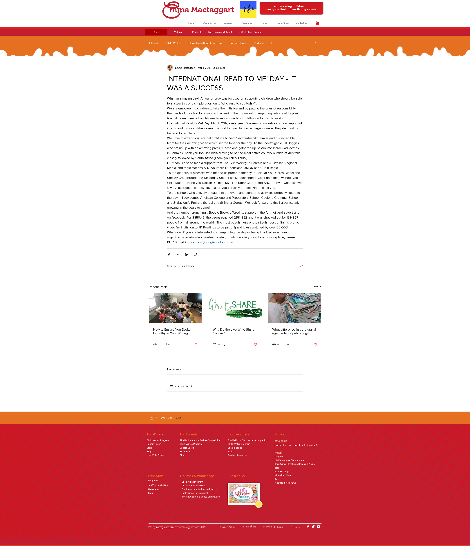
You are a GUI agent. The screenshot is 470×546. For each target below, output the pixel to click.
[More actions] (301, 68)
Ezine (274, 42)
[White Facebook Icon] (308, 527)
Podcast (259, 42)
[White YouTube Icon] (319, 527)
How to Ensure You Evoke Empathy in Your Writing (172, 331)
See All (317, 286)
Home (162, 418)
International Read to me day (205, 42)
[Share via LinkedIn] (187, 254)
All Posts (154, 42)
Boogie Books (238, 42)
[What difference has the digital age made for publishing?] (294, 308)
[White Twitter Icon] (313, 527)
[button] (317, 23)
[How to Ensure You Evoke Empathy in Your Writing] (175, 308)
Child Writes (173, 42)
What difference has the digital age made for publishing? (294, 331)
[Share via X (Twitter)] (178, 254)
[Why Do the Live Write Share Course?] (235, 308)
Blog (170, 418)
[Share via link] (196, 254)
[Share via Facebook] (169, 254)
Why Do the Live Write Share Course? (233, 331)
